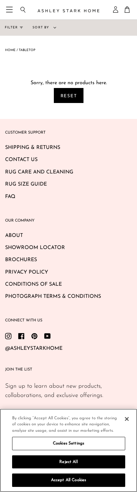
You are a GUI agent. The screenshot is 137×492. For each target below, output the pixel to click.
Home (10, 50)
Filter (11, 27)
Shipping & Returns (32, 147)
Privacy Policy (26, 272)
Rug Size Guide (26, 184)
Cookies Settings (68, 443)
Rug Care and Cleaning (39, 172)
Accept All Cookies (68, 480)
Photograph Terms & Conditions (53, 296)
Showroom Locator (35, 247)
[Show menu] (10, 9)
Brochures (21, 259)
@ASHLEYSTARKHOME (33, 348)
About (14, 235)
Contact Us (21, 159)
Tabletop (27, 50)
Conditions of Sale (33, 284)
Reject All (68, 462)
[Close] (127, 419)
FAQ (10, 196)
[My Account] (116, 9)
